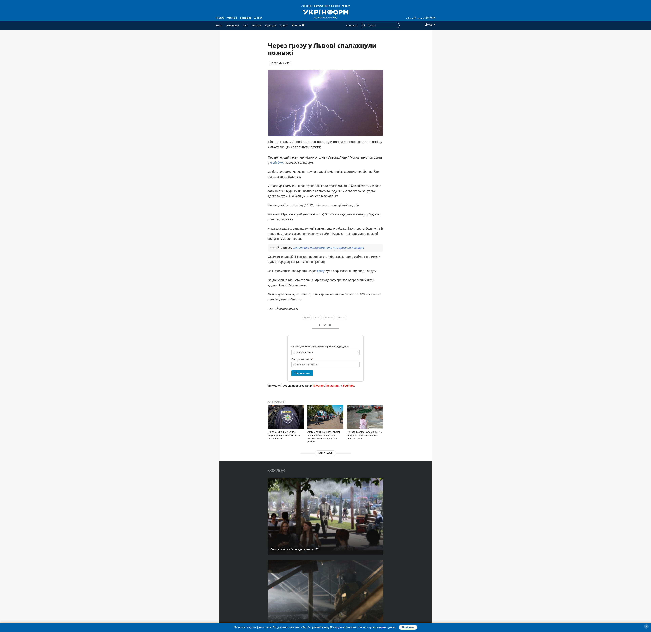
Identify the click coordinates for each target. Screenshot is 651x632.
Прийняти (408, 627)
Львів (317, 317)
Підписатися (302, 373)
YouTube (348, 385)
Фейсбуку (276, 162)
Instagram (332, 385)
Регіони (256, 25)
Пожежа (329, 317)
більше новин (325, 453)
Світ (245, 25)
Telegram (318, 385)
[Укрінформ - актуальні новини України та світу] (325, 12)
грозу (321, 271)
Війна (219, 25)
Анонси (258, 17)
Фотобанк (232, 17)
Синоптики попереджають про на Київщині (328, 247)
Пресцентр (246, 17)
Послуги (220, 17)
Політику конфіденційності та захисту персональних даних (362, 627)
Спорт (284, 25)
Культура (270, 25)
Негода (341, 317)
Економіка (233, 25)
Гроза (307, 317)
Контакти (351, 25)
